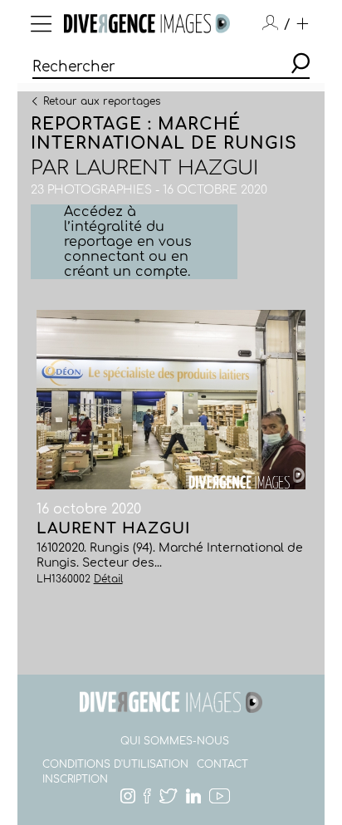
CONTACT (222, 764)
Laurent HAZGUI (166, 168)
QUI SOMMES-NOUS (174, 741)
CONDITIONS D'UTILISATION (115, 764)
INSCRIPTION (75, 779)
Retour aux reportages (101, 101)
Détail (108, 579)
